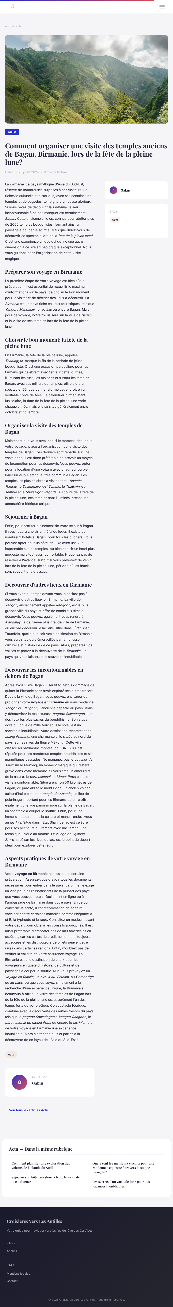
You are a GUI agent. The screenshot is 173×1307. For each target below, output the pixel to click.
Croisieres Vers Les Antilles (34, 1221)
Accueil (10, 26)
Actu (21, 26)
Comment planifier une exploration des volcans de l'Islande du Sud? (41, 1165)
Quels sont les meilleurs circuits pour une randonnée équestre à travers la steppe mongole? (123, 1167)
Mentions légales (18, 1273)
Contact (12, 1281)
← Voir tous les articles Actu (26, 1110)
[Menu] (162, 6)
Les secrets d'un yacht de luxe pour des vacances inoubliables (121, 1183)
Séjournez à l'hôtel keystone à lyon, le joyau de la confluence (46, 1179)
